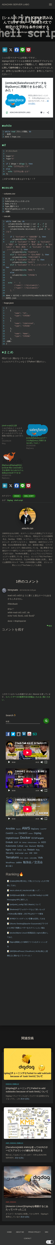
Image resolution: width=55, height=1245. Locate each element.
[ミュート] (42, 762)
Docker (25, 837)
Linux (20, 846)
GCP (16, 842)
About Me (20, 1232)
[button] (50, 1242)
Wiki (46, 1232)
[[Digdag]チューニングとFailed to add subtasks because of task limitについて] (27, 1064)
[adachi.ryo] (27, 516)
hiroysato (13, 590)
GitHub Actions (32, 842)
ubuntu (26, 858)
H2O (43, 842)
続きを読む (25, 1099)
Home (9, 1232)
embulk (16, 1084)
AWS (26, 828)
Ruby (38, 850)
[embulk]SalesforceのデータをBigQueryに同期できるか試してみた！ (36, 440)
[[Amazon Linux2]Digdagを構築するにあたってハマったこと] (27, 1182)
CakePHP (43, 829)
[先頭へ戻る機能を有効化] (50, 1240)
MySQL (40, 846)
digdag (16, 496)
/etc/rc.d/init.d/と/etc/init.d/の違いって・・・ (27, 890)
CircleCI (23, 833)
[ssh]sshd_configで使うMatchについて (25, 904)
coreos (30, 833)
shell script (29, 496)
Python (19, 850)
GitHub (24, 842)
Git (20, 842)
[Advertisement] (27, 392)
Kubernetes (11, 846)
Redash (31, 849)
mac (26, 846)
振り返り (9, 866)
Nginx (8, 849)
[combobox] (23, 721)
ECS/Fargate (37, 838)
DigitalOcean (12, 838)
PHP (14, 850)
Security (10, 853)
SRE (30, 853)
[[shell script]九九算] (14, 434)
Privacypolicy (34, 1232)
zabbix (19, 862)
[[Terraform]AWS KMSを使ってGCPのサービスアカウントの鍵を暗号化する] (27, 1123)
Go (39, 842)
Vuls (40, 857)
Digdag (10, 500)
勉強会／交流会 (33, 862)
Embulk (9, 842)
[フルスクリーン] (46, 762)
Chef (15, 833)
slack (26, 853)
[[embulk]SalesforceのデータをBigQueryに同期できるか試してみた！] (37, 430)
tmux (21, 858)
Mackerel (32, 846)
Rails (24, 850)
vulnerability (33, 858)
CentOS (9, 833)
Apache (18, 829)
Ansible (10, 828)
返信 (50, 626)
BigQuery (35, 829)
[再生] (9, 762)
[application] (27, 752)
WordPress (10, 863)
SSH (35, 853)
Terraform (12, 857)
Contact (27, 1238)
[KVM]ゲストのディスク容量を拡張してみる (27, 919)
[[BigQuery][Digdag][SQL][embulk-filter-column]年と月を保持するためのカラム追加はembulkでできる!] (13, 457)
